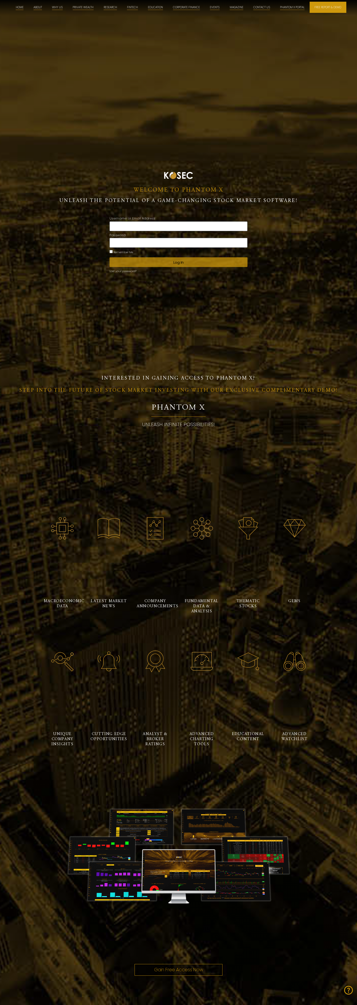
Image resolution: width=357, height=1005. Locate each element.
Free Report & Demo (327, 7)
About (38, 7)
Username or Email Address (132, 219)
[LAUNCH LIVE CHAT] (348, 990)
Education (155, 7)
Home (20, 7)
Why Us (57, 7)
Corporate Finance (186, 7)
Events (215, 7)
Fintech (132, 7)
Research (110, 7)
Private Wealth (83, 7)
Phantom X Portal (292, 7)
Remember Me (123, 252)
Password (118, 235)
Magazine (236, 7)
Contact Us (261, 7)
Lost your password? (123, 271)
